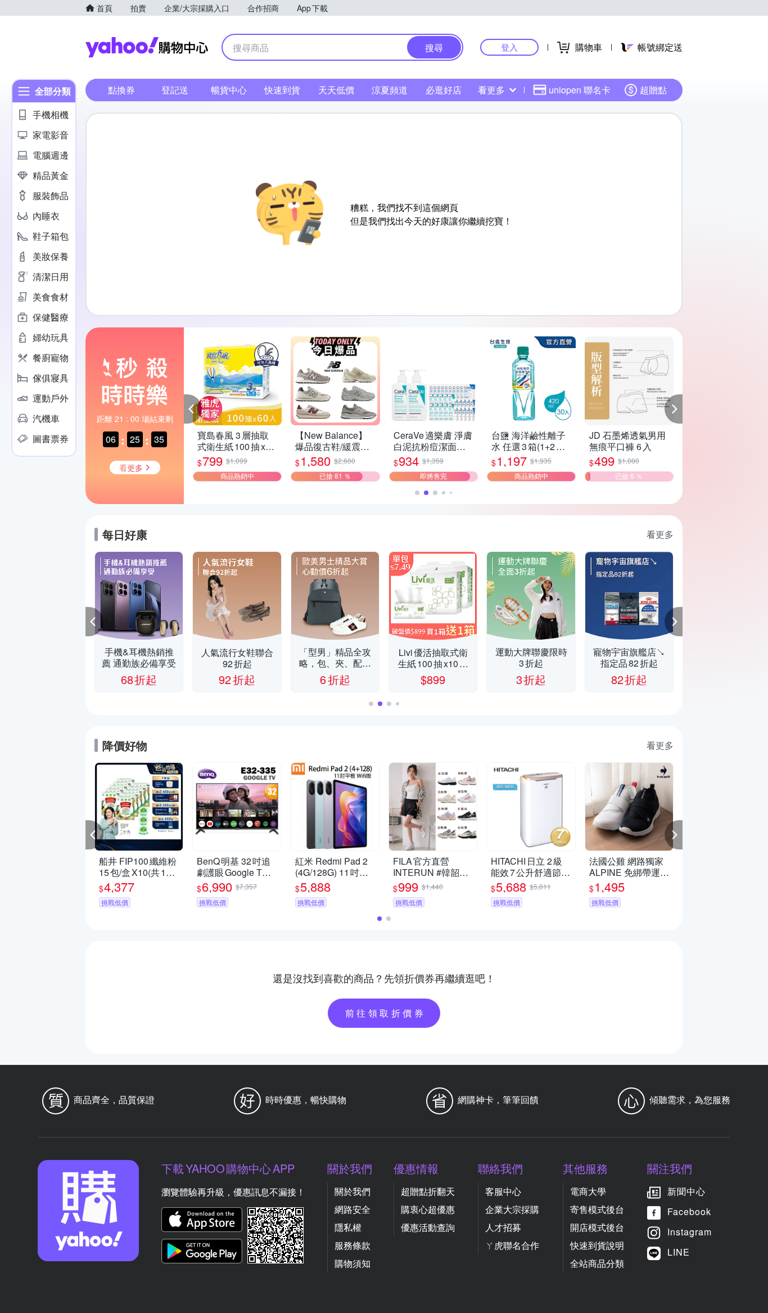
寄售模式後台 (597, 1209)
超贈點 (653, 89)
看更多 (491, 89)
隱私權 (348, 1227)
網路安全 (353, 1209)
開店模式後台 (597, 1227)
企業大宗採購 (512, 1209)
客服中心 (503, 1191)
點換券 (121, 89)
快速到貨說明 (597, 1245)
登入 (509, 47)
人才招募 (503, 1227)
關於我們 (353, 1191)
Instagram (689, 1231)
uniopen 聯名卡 (580, 89)
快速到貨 (282, 89)
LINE (678, 1251)
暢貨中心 (229, 89)
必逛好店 (444, 89)
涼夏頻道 (390, 89)
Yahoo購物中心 (146, 47)
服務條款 (353, 1245)
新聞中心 (686, 1191)
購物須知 (353, 1263)
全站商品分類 (597, 1263)
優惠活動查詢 (428, 1227)
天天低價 (336, 89)
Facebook (689, 1211)
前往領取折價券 (385, 1012)
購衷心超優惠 (428, 1209)
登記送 (174, 89)
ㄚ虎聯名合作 (512, 1245)
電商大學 (588, 1191)
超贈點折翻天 (428, 1191)
